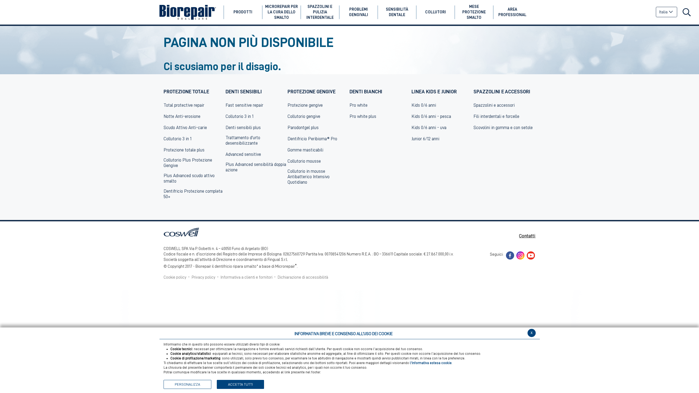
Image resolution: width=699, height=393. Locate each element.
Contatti (527, 235)
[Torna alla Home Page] (187, 12)
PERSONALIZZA (187, 384)
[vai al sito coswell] (181, 232)
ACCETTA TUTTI (240, 384)
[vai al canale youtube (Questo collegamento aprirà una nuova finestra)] (531, 255)
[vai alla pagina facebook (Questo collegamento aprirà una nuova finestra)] (510, 255)
